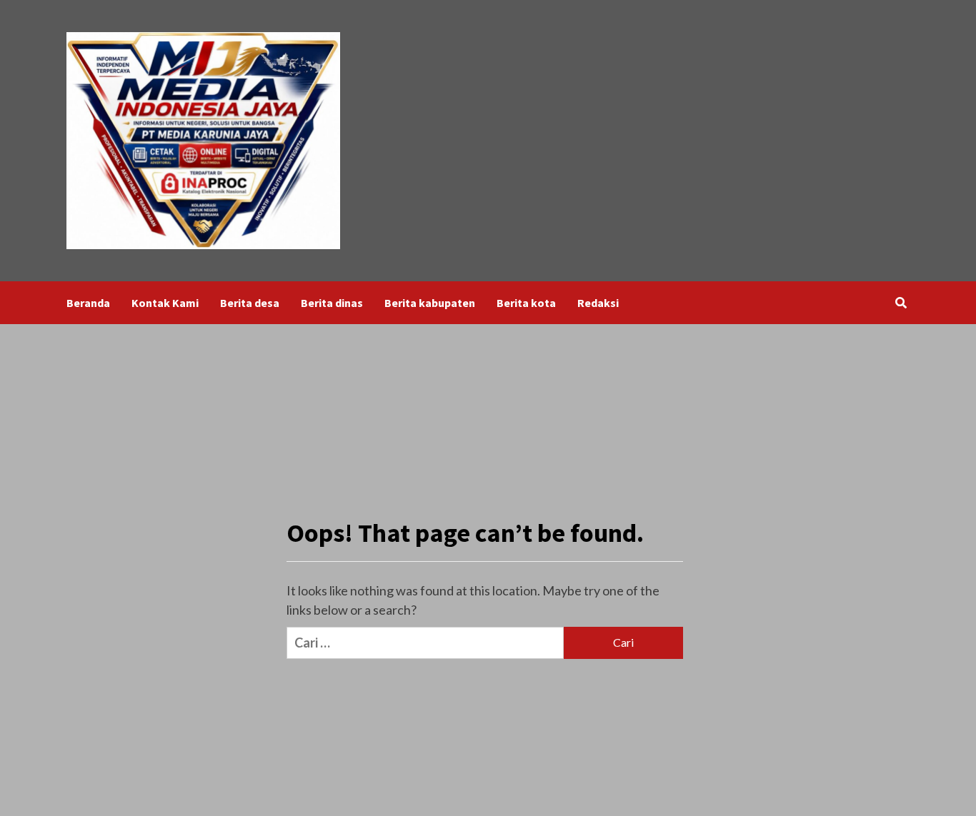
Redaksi (598, 303)
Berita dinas (332, 303)
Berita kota (526, 303)
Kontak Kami (165, 303)
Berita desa (249, 303)
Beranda (88, 303)
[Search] (901, 302)
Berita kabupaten (429, 303)
